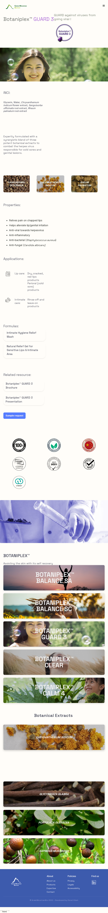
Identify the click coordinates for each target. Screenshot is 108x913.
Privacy (71, 881)
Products (51, 884)
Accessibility (74, 888)
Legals (71, 884)
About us (51, 881)
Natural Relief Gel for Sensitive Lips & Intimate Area (22, 350)
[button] (104, 6)
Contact (51, 892)
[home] (16, 7)
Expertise (51, 888)
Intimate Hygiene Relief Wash (21, 334)
